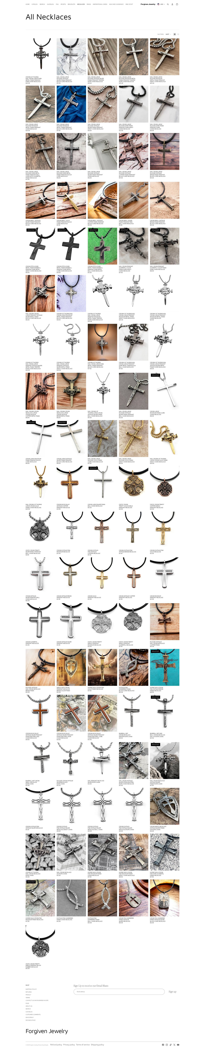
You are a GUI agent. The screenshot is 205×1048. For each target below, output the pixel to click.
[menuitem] (27, 4)
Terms (28, 998)
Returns (28, 992)
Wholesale (29, 1017)
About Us (29, 1006)
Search (28, 1009)
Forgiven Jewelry (34, 1045)
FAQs (27, 1003)
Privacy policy (69, 1044)
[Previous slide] (29, 56)
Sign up (172, 992)
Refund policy (56, 1044)
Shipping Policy (31, 989)
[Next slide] (52, 56)
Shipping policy (97, 1044)
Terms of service (83, 1044)
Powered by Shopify (43, 1045)
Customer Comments (33, 1014)
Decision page (30, 1020)
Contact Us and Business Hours (37, 1000)
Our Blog (29, 1012)
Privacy (28, 995)
